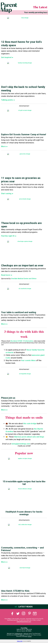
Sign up (22, 635)
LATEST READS (25, 606)
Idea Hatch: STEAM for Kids (15, 591)
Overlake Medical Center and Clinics (23, 278)
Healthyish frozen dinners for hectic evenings (24, 513)
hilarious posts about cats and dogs (29, 437)
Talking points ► (8, 100)
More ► (4, 146)
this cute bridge (30, 423)
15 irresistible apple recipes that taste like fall (24, 482)
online (29, 636)
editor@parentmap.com (24, 621)
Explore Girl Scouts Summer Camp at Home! (23, 134)
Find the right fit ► (9, 236)
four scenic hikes (28, 360)
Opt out (26, 633)
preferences (18, 633)
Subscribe (19, 641)
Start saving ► (7, 193)
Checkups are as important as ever (22, 265)
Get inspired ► (7, 57)
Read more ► (7, 275)
